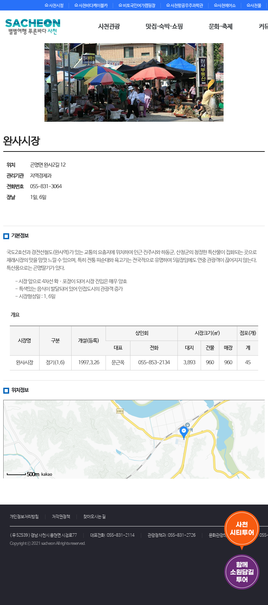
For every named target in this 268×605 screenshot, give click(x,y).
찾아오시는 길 (94, 516)
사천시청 (55, 5)
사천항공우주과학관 (186, 5)
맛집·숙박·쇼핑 (164, 26)
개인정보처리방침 (24, 516)
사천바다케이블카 (93, 5)
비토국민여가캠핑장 (138, 5)
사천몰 (255, 5)
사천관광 (109, 26)
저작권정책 (61, 516)
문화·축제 (221, 26)
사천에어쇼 (227, 5)
